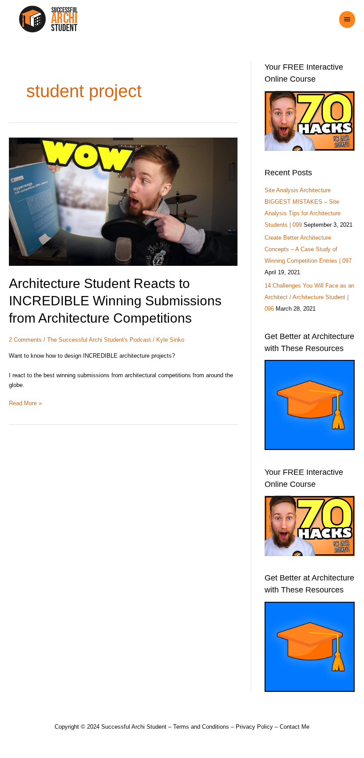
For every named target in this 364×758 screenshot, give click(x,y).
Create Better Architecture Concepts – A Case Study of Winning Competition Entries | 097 (308, 249)
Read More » (25, 403)
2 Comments (25, 339)
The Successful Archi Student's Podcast (99, 339)
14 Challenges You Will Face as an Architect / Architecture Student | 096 (309, 297)
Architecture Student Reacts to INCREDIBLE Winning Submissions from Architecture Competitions (115, 300)
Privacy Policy (254, 726)
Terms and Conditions (201, 726)
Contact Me (294, 726)
